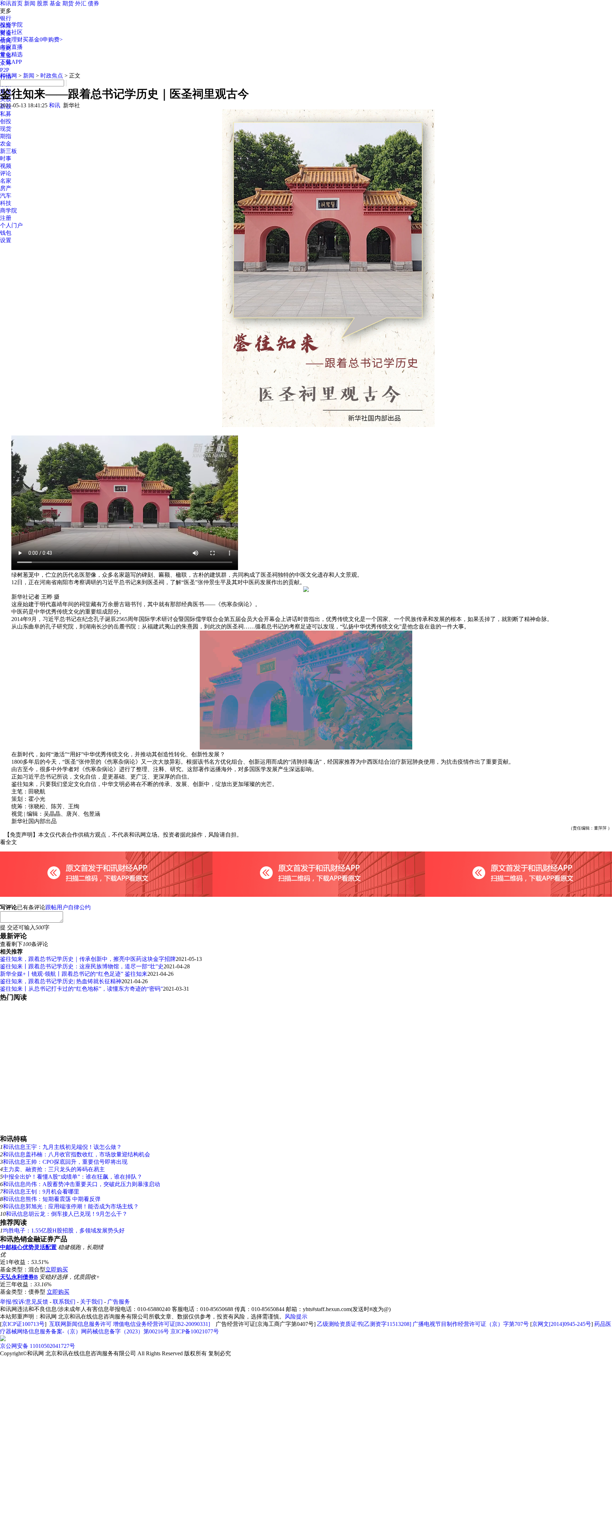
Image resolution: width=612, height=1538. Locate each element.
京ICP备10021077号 (194, 1331)
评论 (5, 173)
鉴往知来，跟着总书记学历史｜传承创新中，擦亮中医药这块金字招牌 (88, 959)
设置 (5, 240)
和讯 (54, 105)
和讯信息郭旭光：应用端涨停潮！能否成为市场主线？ (71, 1206)
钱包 (5, 233)
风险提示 (296, 1317)
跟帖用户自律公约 (68, 907)
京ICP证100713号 (23, 1324)
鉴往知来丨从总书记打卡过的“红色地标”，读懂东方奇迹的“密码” (81, 989)
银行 (5, 18)
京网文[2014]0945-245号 (561, 1324)
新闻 (29, 3)
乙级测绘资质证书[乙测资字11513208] (364, 1324)
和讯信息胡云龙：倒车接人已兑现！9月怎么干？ (67, 1214)
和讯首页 (11, 3)
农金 (5, 144)
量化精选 (11, 54)
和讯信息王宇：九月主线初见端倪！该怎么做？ (62, 1147)
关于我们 (91, 1302)
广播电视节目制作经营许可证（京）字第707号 (471, 1324)
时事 (5, 158)
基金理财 (11, 39)
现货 (5, 129)
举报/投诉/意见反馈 (24, 1302)
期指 (5, 136)
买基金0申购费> (43, 39)
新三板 (8, 151)
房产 (5, 188)
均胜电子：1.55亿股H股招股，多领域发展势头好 (64, 1230)
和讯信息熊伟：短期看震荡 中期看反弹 (52, 1199)
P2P (4, 70)
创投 (5, 121)
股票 (42, 3)
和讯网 (8, 76)
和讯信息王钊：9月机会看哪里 (41, 1192)
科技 (5, 203)
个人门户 (11, 225)
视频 (5, 166)
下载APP (11, 62)
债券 (93, 3)
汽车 (5, 196)
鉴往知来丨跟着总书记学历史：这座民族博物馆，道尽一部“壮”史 (82, 966)
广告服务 (118, 1302)
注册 (5, 218)
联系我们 (64, 1302)
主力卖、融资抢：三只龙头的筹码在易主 (54, 1169)
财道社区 (11, 32)
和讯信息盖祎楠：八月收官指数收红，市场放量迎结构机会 (76, 1154)
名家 (5, 181)
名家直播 (11, 47)
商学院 (8, 210)
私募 (5, 114)
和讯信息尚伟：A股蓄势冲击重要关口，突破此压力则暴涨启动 (81, 1184)
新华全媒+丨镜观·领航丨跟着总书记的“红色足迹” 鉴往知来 (73, 974)
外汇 (80, 3)
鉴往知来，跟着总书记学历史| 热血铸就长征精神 (60, 981)
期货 (68, 3)
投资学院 (11, 25)
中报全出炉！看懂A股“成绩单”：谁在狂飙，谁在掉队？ (72, 1177)
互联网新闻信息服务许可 (80, 1324)
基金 (55, 3)
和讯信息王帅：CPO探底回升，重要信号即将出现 (65, 1162)
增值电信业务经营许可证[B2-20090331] (161, 1324)
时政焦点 (51, 76)
